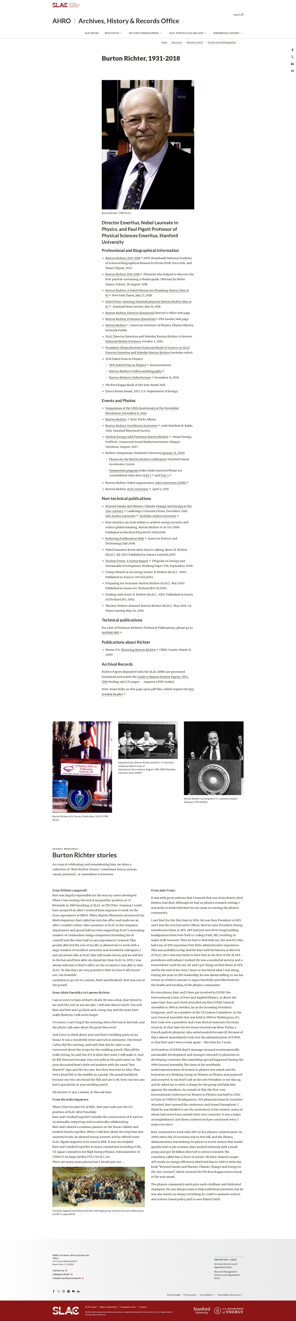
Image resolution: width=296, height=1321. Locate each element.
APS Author (120, 516)
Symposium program (124, 470)
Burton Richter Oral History (131, 425)
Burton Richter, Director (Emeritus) (129, 313)
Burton (115, 325)
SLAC (137, 489)
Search (237, 14)
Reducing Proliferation (124, 538)
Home (164, 42)
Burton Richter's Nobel (135, 371)
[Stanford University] (202, 1310)
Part (147, 475)
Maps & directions (108, 1307)
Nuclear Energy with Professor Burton (136, 437)
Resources (112, 33)
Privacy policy (189, 1294)
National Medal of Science (123, 341)
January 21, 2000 (173, 453)
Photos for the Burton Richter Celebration (138, 459)
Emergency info (128, 1307)
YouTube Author (158, 516)
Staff (172, 1294)
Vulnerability (229, 1294)
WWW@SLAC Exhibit (227, 33)
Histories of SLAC (195, 42)
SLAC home (91, 1307)
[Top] (289, 1281)
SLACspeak (92, 33)
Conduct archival (66, 1278)
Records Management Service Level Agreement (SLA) (227, 1274)
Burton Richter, (122, 258)
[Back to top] (289, 1311)
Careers (143, 1307)
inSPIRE (110, 632)
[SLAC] (65, 1311)
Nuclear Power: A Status (126, 561)
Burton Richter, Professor (130, 319)
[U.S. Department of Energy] (228, 1310)
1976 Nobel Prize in (127, 365)
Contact (58, 1270)
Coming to (61, 1274)
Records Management (144, 33)
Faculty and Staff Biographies (222, 42)
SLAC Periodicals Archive (186, 33)
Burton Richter (122, 274)
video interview (170, 483)
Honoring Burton (138, 649)
